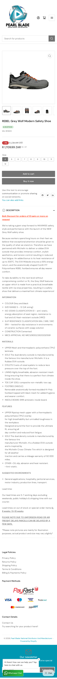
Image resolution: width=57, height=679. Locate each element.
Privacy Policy (9, 558)
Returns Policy (9, 561)
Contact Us (7, 622)
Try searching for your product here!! (20, 626)
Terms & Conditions (11, 569)
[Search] (52, 38)
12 (5, 164)
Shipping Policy (9, 565)
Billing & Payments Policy (14, 572)
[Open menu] (52, 18)
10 (44, 159)
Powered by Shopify (28, 641)
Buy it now (28, 181)
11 (51, 159)
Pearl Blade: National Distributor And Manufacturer (31, 638)
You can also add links (12, 200)
